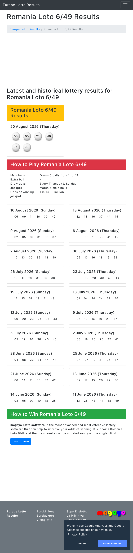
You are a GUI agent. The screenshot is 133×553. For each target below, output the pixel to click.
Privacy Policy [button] (77, 534)
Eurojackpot (45, 515)
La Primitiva (75, 515)
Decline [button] (82, 543)
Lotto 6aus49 (76, 519)
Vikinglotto (45, 519)
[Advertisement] (66, 60)
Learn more (21, 441)
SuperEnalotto (77, 511)
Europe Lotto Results (21, 5)
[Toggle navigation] (125, 4)
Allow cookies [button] (112, 543)
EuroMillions (45, 511)
